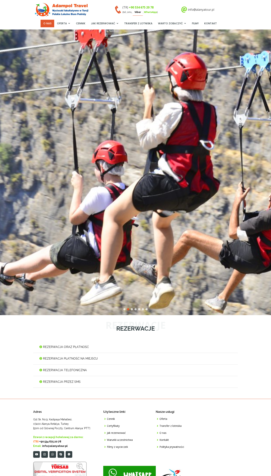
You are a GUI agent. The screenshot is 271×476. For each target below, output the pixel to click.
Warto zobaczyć (170, 23)
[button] (7, 172)
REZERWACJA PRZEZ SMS (61, 381)
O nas (47, 23)
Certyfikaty (113, 426)
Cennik (80, 23)
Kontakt (210, 23)
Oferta (62, 23)
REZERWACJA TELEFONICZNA (64, 370)
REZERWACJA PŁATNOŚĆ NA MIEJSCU (70, 358)
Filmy (195, 23)
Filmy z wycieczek (117, 447)
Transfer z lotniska (138, 23)
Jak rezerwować (103, 23)
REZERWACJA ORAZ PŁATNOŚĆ (65, 347)
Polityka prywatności (171, 447)
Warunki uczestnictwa (120, 440)
